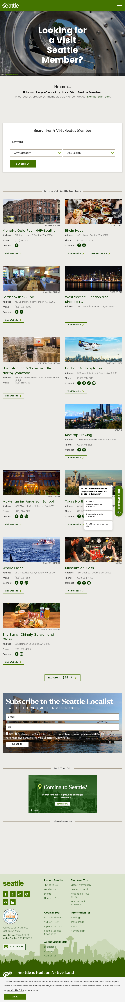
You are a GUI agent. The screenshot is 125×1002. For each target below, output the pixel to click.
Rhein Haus (74, 231)
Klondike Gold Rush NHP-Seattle (29, 231)
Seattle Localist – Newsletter (53, 932)
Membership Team (98, 97)
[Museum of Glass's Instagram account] (84, 583)
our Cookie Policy (15, 990)
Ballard (118, 430)
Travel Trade (77, 922)
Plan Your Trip (79, 880)
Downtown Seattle (113, 497)
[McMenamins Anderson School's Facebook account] (16, 516)
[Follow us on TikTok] (20, 894)
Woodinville (54, 497)
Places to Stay (51, 898)
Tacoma (118, 563)
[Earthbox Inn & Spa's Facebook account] (16, 312)
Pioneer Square (52, 226)
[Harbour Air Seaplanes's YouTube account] (94, 383)
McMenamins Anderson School (28, 501)
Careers (48, 951)
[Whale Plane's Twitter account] (21, 583)
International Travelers (78, 903)
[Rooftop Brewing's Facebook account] (79, 450)
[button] (23, 164)
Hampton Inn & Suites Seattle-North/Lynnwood (28, 371)
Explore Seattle (53, 880)
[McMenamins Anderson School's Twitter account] (21, 516)
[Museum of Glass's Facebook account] (79, 583)
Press (74, 926)
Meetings (76, 917)
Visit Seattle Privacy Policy (53, 738)
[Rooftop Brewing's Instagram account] (84, 450)
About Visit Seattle (55, 942)
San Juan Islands (51, 292)
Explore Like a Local (54, 926)
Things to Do (51, 885)
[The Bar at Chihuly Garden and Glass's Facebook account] (16, 654)
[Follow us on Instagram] (12, 894)
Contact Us (16, 946)
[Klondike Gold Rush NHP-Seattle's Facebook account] (16, 245)
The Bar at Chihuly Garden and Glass (28, 637)
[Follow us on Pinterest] (27, 894)
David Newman (12, 75)
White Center (116, 292)
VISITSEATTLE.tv (51, 922)
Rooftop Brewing (78, 435)
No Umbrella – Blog (54, 917)
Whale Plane (13, 568)
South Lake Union (114, 363)
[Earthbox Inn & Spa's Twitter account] (21, 312)
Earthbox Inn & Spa (18, 297)
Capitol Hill (116, 226)
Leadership (50, 947)
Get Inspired (51, 913)
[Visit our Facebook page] (5, 894)
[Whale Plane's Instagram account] (26, 583)
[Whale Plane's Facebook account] (16, 583)
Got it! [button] (15, 996)
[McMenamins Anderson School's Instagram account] (26, 516)
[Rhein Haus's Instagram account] (84, 245)
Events (47, 894)
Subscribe (17, 744)
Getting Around (79, 889)
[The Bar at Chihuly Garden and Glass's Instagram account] (21, 654)
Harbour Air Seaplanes (83, 368)
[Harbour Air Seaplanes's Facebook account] (79, 383)
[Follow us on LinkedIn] (12, 902)
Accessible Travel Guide (80, 895)
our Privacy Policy (111, 985)
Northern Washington (49, 363)
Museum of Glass (79, 568)
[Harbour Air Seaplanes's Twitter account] (84, 383)
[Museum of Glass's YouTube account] (89, 583)
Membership (78, 931)
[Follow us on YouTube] (5, 902)
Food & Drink (50, 889)
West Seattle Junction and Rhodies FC (87, 299)
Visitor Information (81, 885)
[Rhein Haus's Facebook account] (79, 245)
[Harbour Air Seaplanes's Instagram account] (89, 383)
